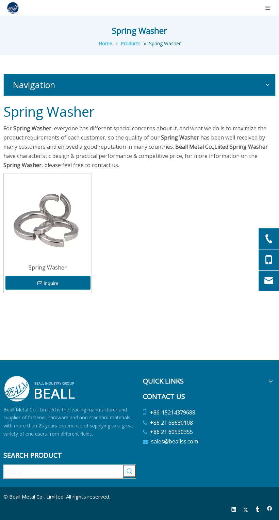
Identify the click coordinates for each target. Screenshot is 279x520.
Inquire (51, 283)
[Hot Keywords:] (130, 471)
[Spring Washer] (47, 217)
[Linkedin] (234, 510)
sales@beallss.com (174, 441)
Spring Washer (48, 267)
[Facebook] (269, 510)
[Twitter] (246, 510)
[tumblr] (257, 510)
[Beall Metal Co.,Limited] (40, 388)
